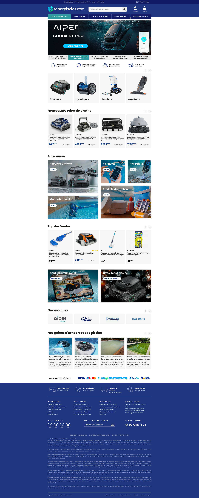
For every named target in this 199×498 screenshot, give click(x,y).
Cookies (136, 495)
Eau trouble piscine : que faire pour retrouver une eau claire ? (111, 358)
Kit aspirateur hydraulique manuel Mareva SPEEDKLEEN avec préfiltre (59, 254)
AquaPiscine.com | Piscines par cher (135, 405)
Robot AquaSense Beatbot (134, 413)
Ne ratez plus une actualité (96, 421)
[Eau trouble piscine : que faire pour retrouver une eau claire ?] (112, 346)
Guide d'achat (120, 17)
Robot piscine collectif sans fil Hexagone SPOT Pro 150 (86, 138)
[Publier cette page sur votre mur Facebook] (50, 425)
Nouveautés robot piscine (82, 409)
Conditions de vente (109, 495)
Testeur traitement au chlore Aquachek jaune (138, 254)
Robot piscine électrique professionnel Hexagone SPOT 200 (112, 139)
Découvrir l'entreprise (81, 404)
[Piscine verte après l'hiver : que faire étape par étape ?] (138, 346)
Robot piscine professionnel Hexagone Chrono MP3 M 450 (138, 138)
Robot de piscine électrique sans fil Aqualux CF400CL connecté (59, 139)
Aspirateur (133, 99)
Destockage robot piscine (82, 414)
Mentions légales (146, 495)
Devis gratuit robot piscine (108, 404)
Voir (53, 169)
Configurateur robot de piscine (110, 407)
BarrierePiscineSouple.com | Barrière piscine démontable (135, 409)
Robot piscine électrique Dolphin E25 (84, 254)
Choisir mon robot (100, 17)
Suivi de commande (54, 409)
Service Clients (53, 414)
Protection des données (82, 412)
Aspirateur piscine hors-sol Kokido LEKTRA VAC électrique (112, 254)
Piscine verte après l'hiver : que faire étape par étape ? (138, 358)
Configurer (56, 279)
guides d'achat (65, 333)
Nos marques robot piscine (83, 407)
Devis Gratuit (80, 17)
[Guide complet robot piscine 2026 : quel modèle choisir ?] (86, 346)
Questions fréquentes (55, 404)
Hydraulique (81, 99)
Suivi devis (51, 412)
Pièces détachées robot (108, 412)
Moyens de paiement (107, 409)
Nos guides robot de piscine (57, 407)
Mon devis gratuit (112, 279)
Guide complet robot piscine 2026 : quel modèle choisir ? (86, 358)
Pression (106, 99)
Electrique (54, 99)
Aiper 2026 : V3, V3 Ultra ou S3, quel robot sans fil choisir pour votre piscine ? (60, 358)
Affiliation (103, 414)
